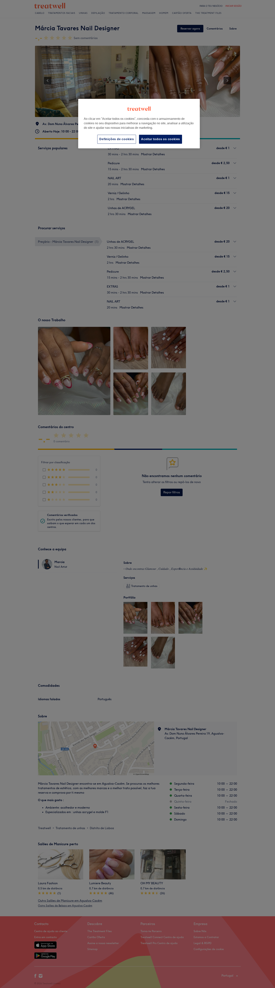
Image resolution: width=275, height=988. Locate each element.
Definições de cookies (116, 139)
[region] (139, 123)
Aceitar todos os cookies (160, 139)
